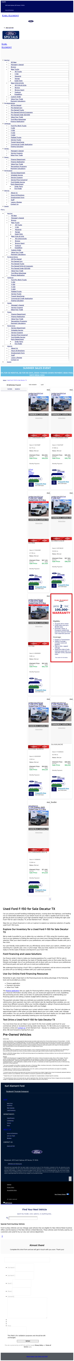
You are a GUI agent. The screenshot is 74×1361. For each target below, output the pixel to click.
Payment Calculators (18, 101)
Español (6, 206)
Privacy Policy (39, 1345)
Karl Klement (10, 15)
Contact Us (14, 204)
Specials (6, 148)
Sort (42, 384)
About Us (6, 190)
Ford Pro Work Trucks (18, 126)
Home (4, 380)
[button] (35, 210)
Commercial (7, 123)
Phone (9, 1326)
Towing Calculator (17, 147)
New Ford (6, 60)
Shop (5, 1099)
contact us (21, 1028)
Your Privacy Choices (60, 1194)
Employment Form (17, 197)
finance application (12, 991)
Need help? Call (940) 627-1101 (37, 1356)
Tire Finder (18, 189)
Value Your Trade (17, 155)
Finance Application (17, 121)
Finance (6, 157)
